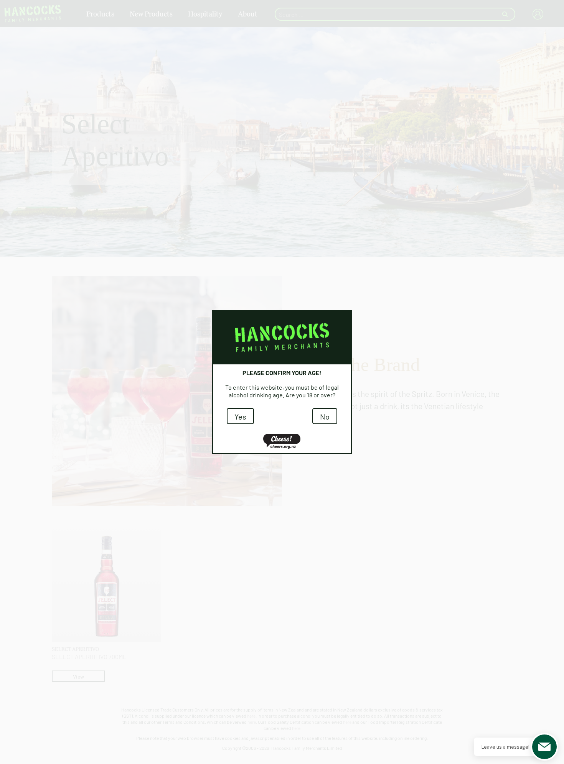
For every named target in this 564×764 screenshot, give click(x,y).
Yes (240, 416)
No (325, 416)
